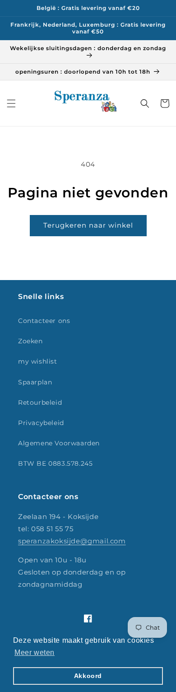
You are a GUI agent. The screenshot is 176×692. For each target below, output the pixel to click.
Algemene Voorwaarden (59, 443)
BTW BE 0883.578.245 (55, 463)
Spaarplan (35, 382)
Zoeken (30, 341)
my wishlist (37, 361)
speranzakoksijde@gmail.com (72, 541)
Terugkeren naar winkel (88, 225)
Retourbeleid (40, 402)
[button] (11, 103)
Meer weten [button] (34, 652)
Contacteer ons (44, 321)
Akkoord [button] (88, 675)
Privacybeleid (41, 423)
